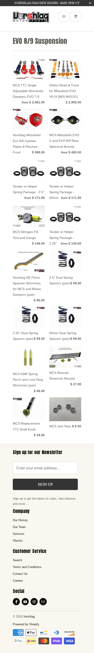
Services (18, 533)
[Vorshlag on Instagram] (34, 601)
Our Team (19, 527)
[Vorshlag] (31, 20)
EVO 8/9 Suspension (40, 41)
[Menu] (63, 16)
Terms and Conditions (27, 567)
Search (17, 560)
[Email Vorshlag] (43, 601)
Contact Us (20, 573)
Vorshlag (29, 616)
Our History (20, 520)
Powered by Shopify (26, 624)
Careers (18, 580)
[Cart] (75, 16)
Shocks (18, 540)
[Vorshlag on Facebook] (16, 601)
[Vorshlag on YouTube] (25, 601)
